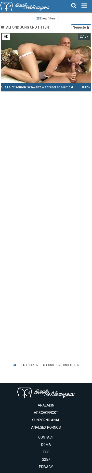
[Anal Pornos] (25, 6)
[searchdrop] (74, 6)
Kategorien (29, 365)
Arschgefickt (46, 413)
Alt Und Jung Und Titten (61, 365)
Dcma (46, 445)
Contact (46, 437)
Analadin (46, 405)
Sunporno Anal (46, 420)
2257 (46, 459)
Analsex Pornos (46, 427)
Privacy (46, 467)
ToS (46, 452)
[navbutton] (84, 6)
